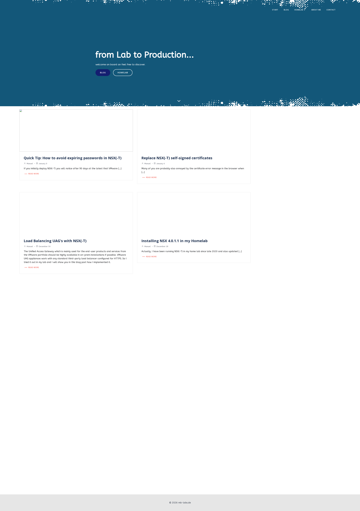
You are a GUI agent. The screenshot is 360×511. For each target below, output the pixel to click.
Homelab (298, 10)
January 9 (43, 164)
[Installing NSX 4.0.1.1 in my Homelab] (194, 213)
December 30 (44, 246)
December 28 (162, 246)
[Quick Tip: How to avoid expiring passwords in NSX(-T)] (76, 130)
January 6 (161, 164)
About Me (316, 10)
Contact (331, 10)
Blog (286, 10)
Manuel (30, 164)
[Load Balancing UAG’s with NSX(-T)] (76, 213)
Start (275, 10)
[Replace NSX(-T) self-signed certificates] (194, 130)
